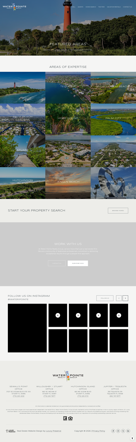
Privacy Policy (98, 431)
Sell (73, 7)
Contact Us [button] (56, 263)
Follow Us (105, 298)
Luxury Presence (53, 431)
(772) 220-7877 (49, 396)
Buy (68, 7)
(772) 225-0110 (83, 396)
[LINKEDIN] (128, 431)
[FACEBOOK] (113, 431)
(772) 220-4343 (18, 396)
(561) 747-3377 (115, 396)
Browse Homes (118, 210)
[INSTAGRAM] (118, 431)
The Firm (101, 7)
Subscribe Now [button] (78, 263)
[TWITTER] (123, 431)
